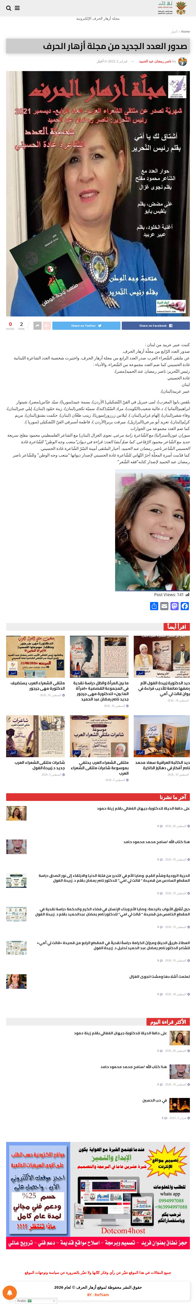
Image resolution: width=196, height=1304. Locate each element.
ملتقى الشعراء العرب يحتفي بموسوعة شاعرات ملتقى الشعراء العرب (100, 768)
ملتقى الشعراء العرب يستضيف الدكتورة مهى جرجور (37, 685)
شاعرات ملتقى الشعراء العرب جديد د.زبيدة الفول (40, 765)
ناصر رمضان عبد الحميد (155, 61)
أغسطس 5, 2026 (115, 780)
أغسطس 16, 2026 (115, 706)
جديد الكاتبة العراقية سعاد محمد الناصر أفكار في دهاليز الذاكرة (163, 765)
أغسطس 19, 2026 (176, 859)
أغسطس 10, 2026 (179, 774)
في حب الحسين (154, 1100)
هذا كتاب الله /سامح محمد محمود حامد (157, 841)
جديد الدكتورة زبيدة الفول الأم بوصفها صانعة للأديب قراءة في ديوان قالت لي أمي (165, 688)
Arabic (22, 1301)
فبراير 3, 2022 (117, 61)
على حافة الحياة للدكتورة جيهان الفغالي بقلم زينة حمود (143, 808)
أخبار (174, 31)
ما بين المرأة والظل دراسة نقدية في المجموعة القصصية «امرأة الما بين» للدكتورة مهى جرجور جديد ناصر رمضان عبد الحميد (101, 691)
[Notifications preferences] (10, 1293)
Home (185, 31)
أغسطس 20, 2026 (176, 826)
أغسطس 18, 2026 (179, 700)
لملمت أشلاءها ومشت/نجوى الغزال (159, 976)
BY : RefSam (98, 1294)
